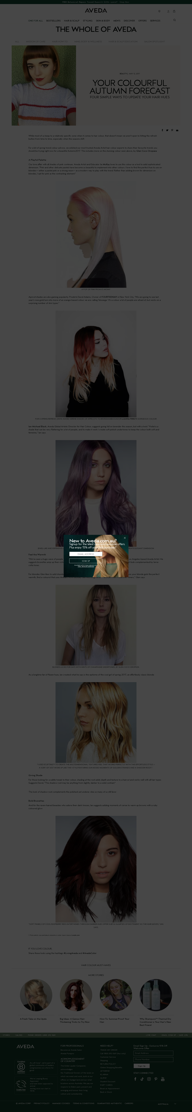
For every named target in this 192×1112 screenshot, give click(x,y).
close (117, 538)
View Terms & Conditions (86, 566)
